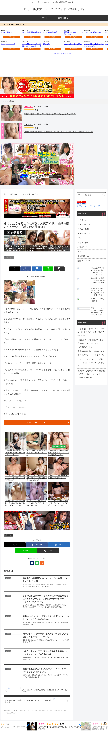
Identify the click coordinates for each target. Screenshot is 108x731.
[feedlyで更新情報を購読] (37, 563)
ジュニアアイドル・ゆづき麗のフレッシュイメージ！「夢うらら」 (91, 362)
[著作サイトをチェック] (32, 563)
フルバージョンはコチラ (36, 422)
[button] (28, 726)
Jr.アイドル (9, 535)
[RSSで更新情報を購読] (42, 563)
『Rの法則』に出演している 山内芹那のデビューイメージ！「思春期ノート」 (91, 343)
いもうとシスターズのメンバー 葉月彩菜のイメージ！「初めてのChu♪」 (91, 332)
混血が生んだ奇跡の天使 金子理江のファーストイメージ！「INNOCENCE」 (91, 374)
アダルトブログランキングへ (89, 206)
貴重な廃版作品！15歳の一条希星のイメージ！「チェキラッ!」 (91, 353)
